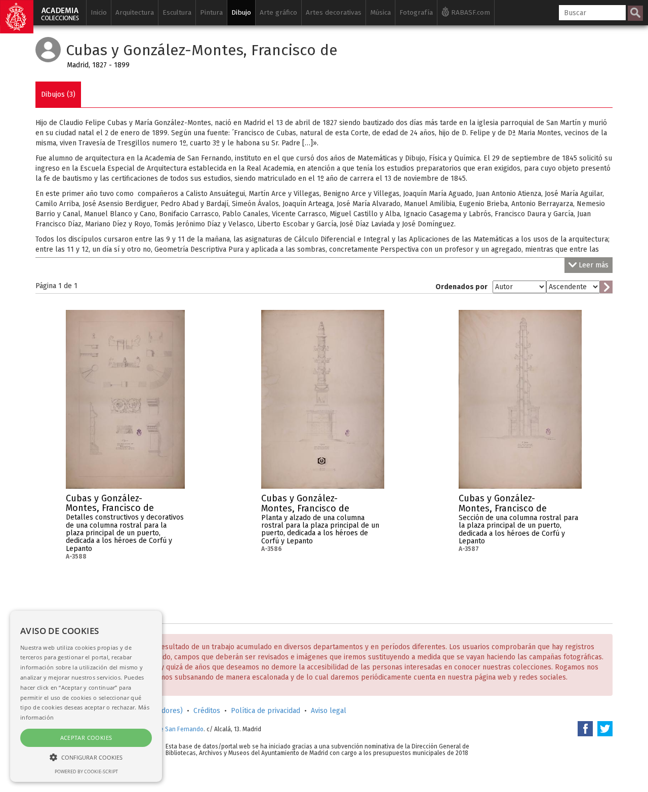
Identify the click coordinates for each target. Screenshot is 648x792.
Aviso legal (328, 710)
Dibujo (241, 12)
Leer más (594, 265)
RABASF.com (469, 12)
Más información (177, 501)
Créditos (206, 710)
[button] (86, 757)
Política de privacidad (265, 710)
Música (380, 12)
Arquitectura (134, 12)
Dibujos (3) (58, 94)
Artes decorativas (333, 12)
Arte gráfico (278, 12)
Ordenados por (461, 287)
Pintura (211, 12)
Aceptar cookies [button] (86, 737)
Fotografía (416, 12)
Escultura (177, 12)
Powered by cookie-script (86, 771)
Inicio (99, 12)
